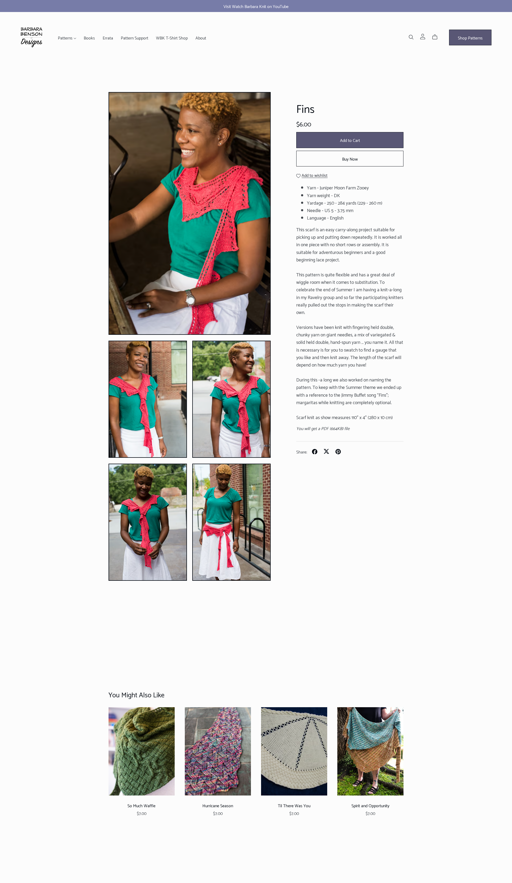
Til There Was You (294, 805)
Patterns (66, 37)
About (200, 37)
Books (89, 37)
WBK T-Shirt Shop (172, 37)
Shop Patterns (470, 37)
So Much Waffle (141, 805)
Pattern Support (134, 37)
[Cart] (437, 37)
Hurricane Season (217, 805)
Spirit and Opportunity (370, 805)
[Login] (422, 35)
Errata (108, 37)
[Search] (411, 37)
